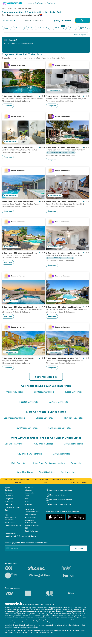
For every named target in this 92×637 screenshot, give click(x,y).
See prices (8, 106)
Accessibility (29, 493)
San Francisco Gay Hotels (60, 428)
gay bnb (39, 620)
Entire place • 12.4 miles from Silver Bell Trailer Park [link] (19, 202)
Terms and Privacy (31, 512)
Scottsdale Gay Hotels (44, 392)
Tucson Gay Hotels (73, 392)
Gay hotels (9, 501)
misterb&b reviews (32, 525)
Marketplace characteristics (30, 521)
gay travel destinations (51, 616)
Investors (28, 504)
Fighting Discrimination (13, 525)
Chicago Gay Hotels (45, 418)
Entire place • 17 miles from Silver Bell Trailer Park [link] (63, 358)
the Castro (67, 614)
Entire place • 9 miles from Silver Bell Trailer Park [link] (19, 147)
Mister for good (10, 522)
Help (45, 482)
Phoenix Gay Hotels (14, 392)
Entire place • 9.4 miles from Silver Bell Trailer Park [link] (19, 96)
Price (71, 28)
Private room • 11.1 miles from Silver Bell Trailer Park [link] (63, 96)
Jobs (27, 496)
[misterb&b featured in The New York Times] (39, 575)
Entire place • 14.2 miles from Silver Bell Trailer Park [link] (19, 253)
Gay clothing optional (12, 507)
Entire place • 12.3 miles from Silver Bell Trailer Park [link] (19, 307)
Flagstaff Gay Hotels (28, 402)
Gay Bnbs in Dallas (61, 453)
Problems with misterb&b (66, 618)
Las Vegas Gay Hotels (58, 402)
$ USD (9, 482)
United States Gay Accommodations (48, 463)
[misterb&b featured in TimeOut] (66, 568)
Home (4, 8)
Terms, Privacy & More (78, 482)
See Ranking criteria (81, 35)
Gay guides (9, 499)
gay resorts (75, 610)
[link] (41, 91)
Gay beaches (9, 493)
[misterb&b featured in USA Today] (11, 575)
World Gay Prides (47, 472)
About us (28, 490)
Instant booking (43, 28)
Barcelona (57, 614)
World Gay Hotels (18, 463)
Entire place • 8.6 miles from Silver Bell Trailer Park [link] (63, 253)
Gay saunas (9, 496)
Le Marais (9, 616)
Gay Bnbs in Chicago (43, 443)
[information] (9, 65)
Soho (27, 614)
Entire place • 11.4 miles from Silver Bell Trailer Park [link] (63, 307)
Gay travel (8, 490)
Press (27, 499)
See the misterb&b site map (43, 632)
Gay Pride (8, 504)
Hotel (30, 28)
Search (82, 22)
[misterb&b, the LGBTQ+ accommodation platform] (12, 3)
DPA (26, 528)
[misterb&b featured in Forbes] (69, 575)
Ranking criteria (30, 518)
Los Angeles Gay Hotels (14, 418)
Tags (6, 510)
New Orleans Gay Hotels (27, 428)
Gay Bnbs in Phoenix (73, 443)
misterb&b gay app (48, 622)
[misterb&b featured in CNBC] (36, 568)
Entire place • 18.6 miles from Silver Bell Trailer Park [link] (19, 358)
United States (12, 8)
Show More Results (46, 376)
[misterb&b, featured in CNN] (8, 568)
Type (6, 28)
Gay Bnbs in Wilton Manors (29, 453)
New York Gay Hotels (73, 418)
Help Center (31, 536)
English (18, 482)
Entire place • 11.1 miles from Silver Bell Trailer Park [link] (63, 202)
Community (76, 463)
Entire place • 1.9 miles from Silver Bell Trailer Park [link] (63, 147)
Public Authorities (31, 531)
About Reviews (30, 515)
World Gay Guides (25, 472)
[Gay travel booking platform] (13, 603)
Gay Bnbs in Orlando (14, 443)
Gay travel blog (68, 472)
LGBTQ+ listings (59, 28)
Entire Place (18, 28)
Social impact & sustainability (10, 519)
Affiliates (28, 501)
